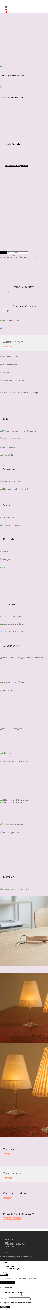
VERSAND (8, 1237)
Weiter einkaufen (7, 1282)
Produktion (7, 1178)
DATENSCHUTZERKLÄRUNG (15, 1244)
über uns (6, 1154)
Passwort (4, 1298)
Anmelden (5, 1307)
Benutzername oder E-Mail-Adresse (14, 1292)
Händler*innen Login (14, 144)
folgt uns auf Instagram (12, 1218)
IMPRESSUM (9, 1246)
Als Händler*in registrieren (16, 165)
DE (6, 1248)
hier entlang (7, 347)
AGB (6, 1242)
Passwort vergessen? (26, 1303)
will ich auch (7, 1198)
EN (6, 1250)
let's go (6, 291)
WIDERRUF (9, 1239)
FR (6, 1253)
